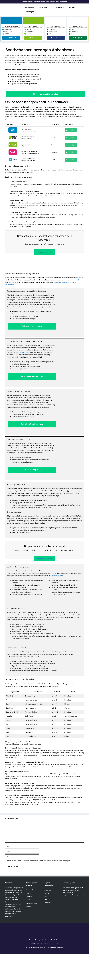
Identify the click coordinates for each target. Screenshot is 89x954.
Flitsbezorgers (57, 7)
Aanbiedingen (29, 12)
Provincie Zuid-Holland (22, 352)
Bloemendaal (30, 890)
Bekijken (72, 130)
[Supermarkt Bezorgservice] (14, 9)
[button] (45, 94)
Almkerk (28, 893)
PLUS (46, 896)
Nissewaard (75, 280)
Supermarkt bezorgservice (36, 940)
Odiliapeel (29, 896)
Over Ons (39, 944)
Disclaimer (46, 944)
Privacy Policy (54, 944)
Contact (33, 944)
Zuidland (71, 282)
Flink (45, 899)
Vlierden (28, 900)
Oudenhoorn (64, 282)
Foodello (47, 902)
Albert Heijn (48, 890)
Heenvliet (57, 282)
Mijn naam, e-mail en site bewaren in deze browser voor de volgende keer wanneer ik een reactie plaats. (39, 861)
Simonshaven (9, 284)
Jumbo (46, 893)
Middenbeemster (31, 903)
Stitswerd (29, 906)
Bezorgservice (29, 7)
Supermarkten (42, 7)
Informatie (71, 7)
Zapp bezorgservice (57, 575)
